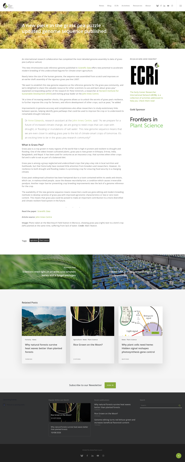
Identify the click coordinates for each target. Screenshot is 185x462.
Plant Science (93, 340)
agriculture (34, 240)
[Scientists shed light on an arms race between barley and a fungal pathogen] (46, 272)
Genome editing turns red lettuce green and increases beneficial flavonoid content (114, 421)
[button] (180, 5)
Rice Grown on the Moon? (106, 413)
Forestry (28, 340)
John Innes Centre (90, 93)
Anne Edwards (36, 120)
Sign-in (110, 385)
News (49, 36)
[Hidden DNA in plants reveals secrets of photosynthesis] (138, 272)
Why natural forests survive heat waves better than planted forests (112, 406)
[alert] (24, 404)
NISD (49, 93)
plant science (44, 240)
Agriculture (41, 36)
